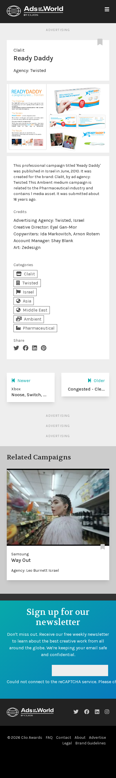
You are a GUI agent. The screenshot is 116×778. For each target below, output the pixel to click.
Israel (28, 292)
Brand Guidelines (90, 743)
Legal (67, 743)
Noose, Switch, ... (28, 394)
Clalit (19, 50)
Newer (23, 380)
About (80, 737)
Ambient (32, 319)
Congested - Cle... (86, 389)
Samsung (20, 554)
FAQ (49, 737)
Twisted (38, 70)
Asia (27, 301)
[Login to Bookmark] (101, 42)
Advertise (97, 737)
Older (99, 380)
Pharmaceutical (39, 328)
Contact (63, 737)
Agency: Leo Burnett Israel (35, 570)
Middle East (35, 310)
